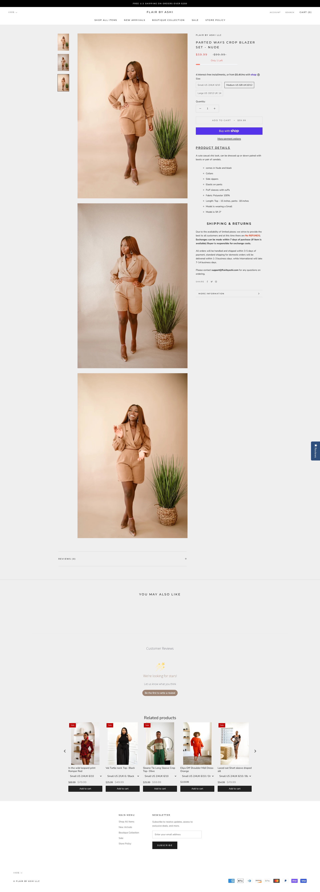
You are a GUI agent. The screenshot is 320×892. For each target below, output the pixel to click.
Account (275, 12)
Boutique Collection (168, 20)
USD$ (11, 12)
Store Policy (216, 20)
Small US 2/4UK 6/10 (209, 85)
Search (289, 12)
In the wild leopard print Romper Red (81, 769)
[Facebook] (207, 282)
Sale (195, 20)
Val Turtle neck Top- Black (120, 768)
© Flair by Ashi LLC (26, 881)
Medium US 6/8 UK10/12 (239, 85)
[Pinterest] (216, 282)
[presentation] (64, 751)
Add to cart (85, 788)
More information (211, 293)
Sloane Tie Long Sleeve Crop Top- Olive (159, 769)
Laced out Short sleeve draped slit (235, 769)
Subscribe (165, 845)
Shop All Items (105, 20)
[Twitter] (212, 282)
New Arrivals (134, 20)
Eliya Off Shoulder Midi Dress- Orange (197, 769)
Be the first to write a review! (160, 692)
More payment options (229, 138)
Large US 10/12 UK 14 (209, 93)
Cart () (306, 12)
